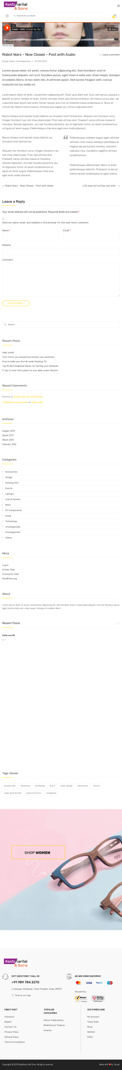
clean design (66, 786)
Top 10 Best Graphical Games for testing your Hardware (30, 366)
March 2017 (8, 435)
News (12, 61)
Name (6, 230)
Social (8, 515)
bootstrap (40, 786)
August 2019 (8, 431)
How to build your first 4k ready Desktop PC (24, 361)
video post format (12, 793)
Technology (11, 521)
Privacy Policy (11, 1032)
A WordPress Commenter (15, 402)
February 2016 (9, 444)
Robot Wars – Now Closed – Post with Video (27, 185)
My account (93, 1016)
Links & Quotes (12, 499)
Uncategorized (23, 61)
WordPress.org (9, 578)
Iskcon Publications (54, 1020)
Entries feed (8, 569)
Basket (8, 1021)
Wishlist (91, 1032)
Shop (90, 1027)
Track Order (93, 1021)
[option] (61, 636)
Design (5, 61)
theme (96, 786)
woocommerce (33, 793)
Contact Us (10, 1027)
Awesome (25, 786)
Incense (48, 1030)
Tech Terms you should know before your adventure (28, 357)
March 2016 (8, 440)
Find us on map (23, 995)
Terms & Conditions (14, 1042)
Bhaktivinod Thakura (54, 1025)
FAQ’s (90, 1037)
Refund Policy (11, 1037)
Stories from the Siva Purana (28, 396)
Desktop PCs (11, 482)
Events (8, 488)
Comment (7, 259)
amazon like (9, 786)
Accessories (11, 471)
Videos (8, 537)
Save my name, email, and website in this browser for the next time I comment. (45, 222)
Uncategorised (12, 526)
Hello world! (8, 352)
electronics (83, 786)
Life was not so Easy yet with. (101, 185)
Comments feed (10, 574)
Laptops (9, 493)
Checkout (9, 1016)
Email (67, 230)
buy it (52, 786)
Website (6, 245)
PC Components (13, 510)
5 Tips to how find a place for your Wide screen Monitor (30, 370)
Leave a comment (111, 55)
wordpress (51, 793)
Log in (5, 565)
